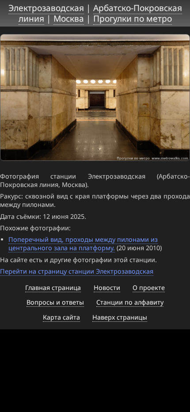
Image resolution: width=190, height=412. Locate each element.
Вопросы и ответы (55, 302)
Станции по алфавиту (129, 302)
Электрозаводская (46, 8)
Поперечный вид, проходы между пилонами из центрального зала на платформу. (83, 243)
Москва (68, 18)
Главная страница (53, 287)
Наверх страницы (119, 317)
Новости (107, 287)
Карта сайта (61, 317)
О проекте (149, 287)
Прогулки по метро (132, 18)
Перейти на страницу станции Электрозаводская (76, 271)
